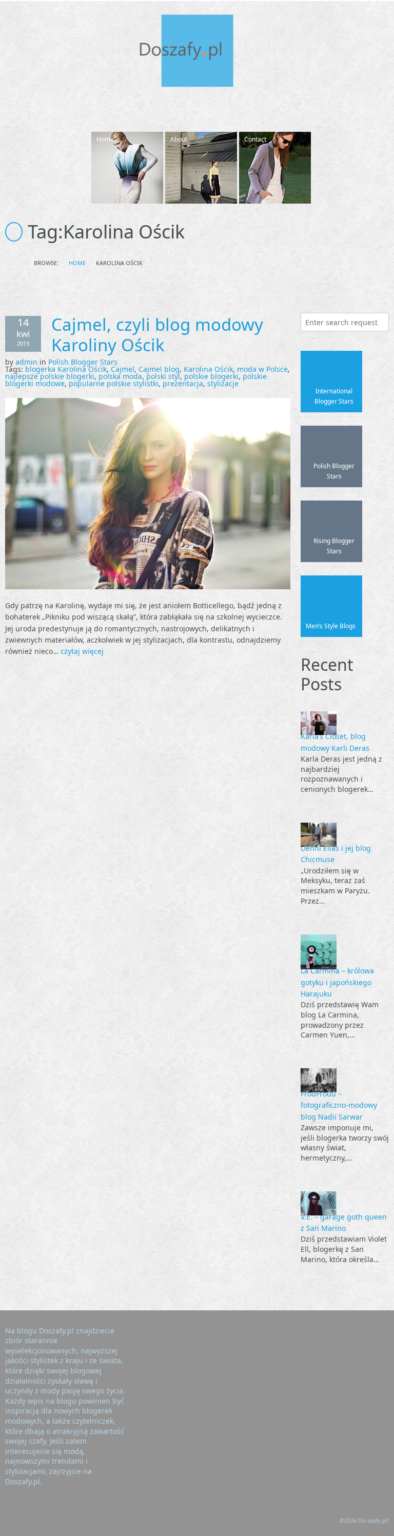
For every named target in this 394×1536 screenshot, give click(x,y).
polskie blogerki (211, 376)
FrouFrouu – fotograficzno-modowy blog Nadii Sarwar (339, 1105)
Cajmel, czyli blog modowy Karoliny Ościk (157, 334)
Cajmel (122, 369)
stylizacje (223, 383)
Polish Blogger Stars (82, 362)
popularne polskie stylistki (114, 383)
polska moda (120, 376)
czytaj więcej (82, 651)
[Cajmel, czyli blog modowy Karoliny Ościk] (147, 492)
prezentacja (183, 383)
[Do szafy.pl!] (197, 52)
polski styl (163, 376)
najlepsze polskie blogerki (49, 376)
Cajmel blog (159, 369)
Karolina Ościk (208, 369)
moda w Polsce (262, 369)
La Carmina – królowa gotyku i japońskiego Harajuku (337, 982)
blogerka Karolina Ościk (66, 369)
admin (26, 362)
